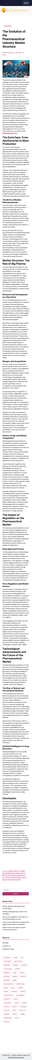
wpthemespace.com (16, 1057)
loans (13, 988)
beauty (15, 965)
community (8, 969)
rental (16, 1003)
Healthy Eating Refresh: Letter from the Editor (14, 913)
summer (7, 1010)
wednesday (8, 1018)
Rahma (4, 54)
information (20, 984)
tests (14, 1010)
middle (20, 988)
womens (7, 1022)
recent (15, 999)
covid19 (17, 969)
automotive (18, 961)
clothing (24, 965)
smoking (23, 1007)
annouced (7, 957)
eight (15, 973)
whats (17, 1018)
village (22, 1014)
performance (8, 995)
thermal (22, 1010)
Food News (7, 26)
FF (9, 1055)
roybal (24, 1003)
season (14, 1007)
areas (16, 957)
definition (7, 973)
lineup (6, 988)
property (7, 999)
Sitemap (5, 943)
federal (23, 976)
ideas (15, 980)
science (6, 1007)
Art (22, 957)
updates (6, 1014)
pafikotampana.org (9, 133)
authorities (7, 961)
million (6, 991)
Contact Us (6, 946)
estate (22, 973)
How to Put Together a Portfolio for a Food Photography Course (15, 918)
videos (15, 1014)
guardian (7, 980)
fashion (14, 976)
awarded (7, 965)
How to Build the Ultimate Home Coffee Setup (13, 907)
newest (22, 991)
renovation (7, 1003)
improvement (8, 984)
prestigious (20, 995)
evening (6, 976)
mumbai (14, 991)
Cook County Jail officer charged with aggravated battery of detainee (15, 923)
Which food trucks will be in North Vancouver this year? (14, 929)
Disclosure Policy (8, 949)
